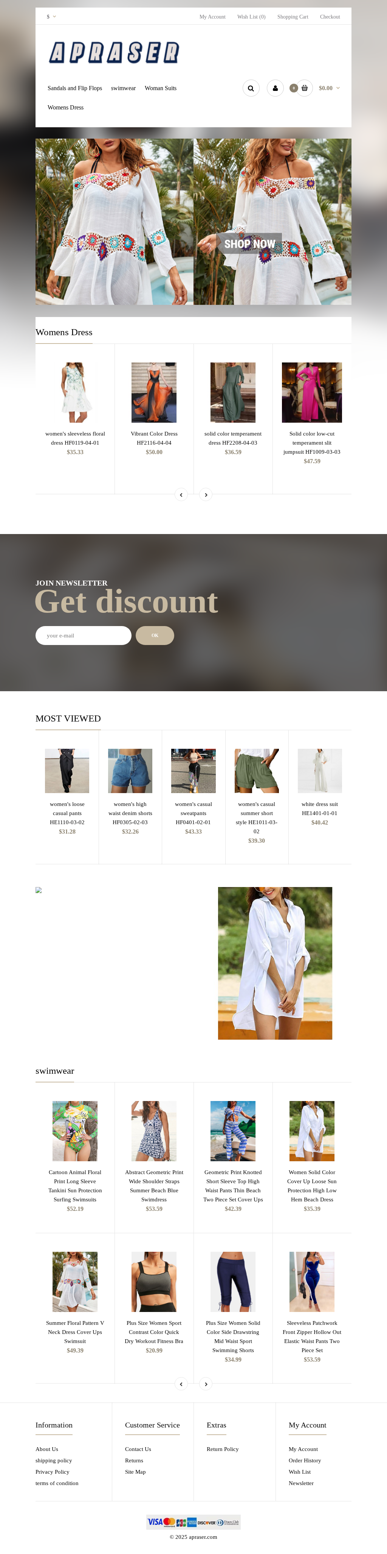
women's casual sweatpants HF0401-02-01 (193, 813)
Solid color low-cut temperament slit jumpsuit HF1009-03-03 (312, 443)
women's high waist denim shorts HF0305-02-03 (130, 813)
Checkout (330, 17)
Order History (305, 1460)
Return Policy (223, 1449)
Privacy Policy (53, 1472)
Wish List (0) (251, 17)
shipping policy (54, 1460)
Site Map (135, 1472)
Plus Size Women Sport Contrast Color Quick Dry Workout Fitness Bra (154, 1332)
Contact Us (138, 1449)
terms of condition (57, 1483)
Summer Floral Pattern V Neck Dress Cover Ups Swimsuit (75, 1332)
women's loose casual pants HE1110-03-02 (67, 813)
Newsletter (301, 1483)
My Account (213, 17)
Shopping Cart (292, 17)
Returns (134, 1460)
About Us (47, 1449)
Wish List (300, 1472)
